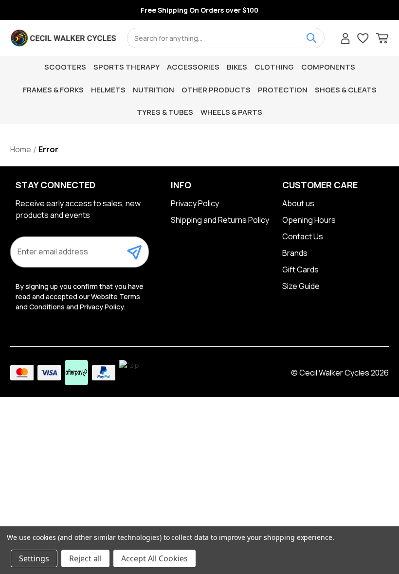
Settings (34, 558)
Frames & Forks (53, 90)
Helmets (108, 90)
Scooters (65, 67)
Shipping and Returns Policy (220, 220)
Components (328, 67)
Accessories (193, 67)
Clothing (274, 67)
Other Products (216, 90)
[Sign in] (345, 40)
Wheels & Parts (231, 112)
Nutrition (153, 90)
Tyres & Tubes (165, 112)
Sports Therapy (126, 67)
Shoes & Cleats (346, 90)
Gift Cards (300, 269)
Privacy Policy (195, 203)
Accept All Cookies (154, 558)
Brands (295, 253)
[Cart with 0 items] (382, 39)
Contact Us (302, 236)
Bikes (237, 67)
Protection (283, 90)
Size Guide (301, 286)
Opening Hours (309, 220)
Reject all (85, 558)
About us (298, 203)
